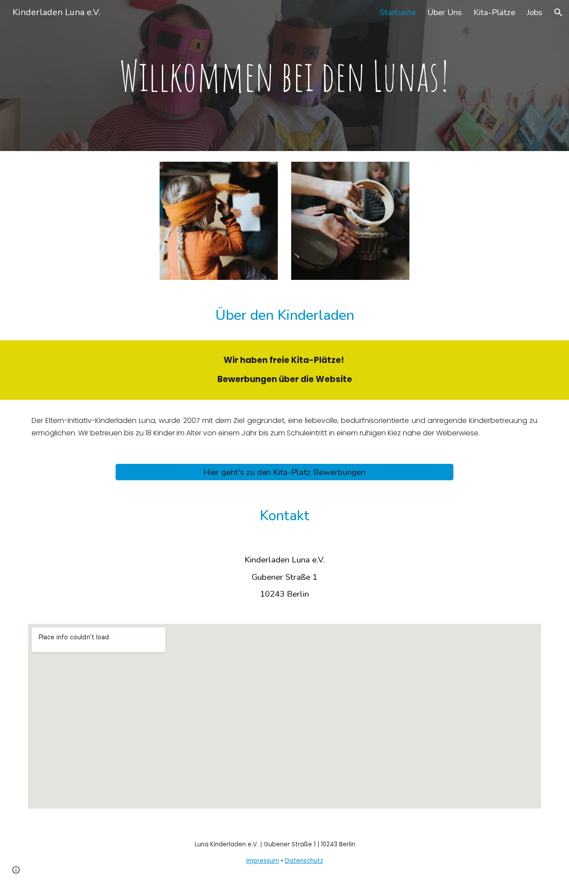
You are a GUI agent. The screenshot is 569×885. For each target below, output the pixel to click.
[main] (284, 76)
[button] (558, 12)
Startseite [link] (398, 12)
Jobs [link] (534, 12)
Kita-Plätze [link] (494, 12)
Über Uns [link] (444, 12)
